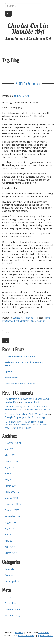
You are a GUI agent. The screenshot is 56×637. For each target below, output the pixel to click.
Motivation (39, 320)
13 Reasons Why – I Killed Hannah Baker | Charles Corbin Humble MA (26, 423)
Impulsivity (7, 320)
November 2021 (13, 442)
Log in (8, 597)
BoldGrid (19, 632)
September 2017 (13, 516)
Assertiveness (12, 377)
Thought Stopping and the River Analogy (25, 417)
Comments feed (13, 609)
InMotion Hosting (26, 635)
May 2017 (10, 540)
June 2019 (10, 449)
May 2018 (10, 479)
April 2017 (10, 546)
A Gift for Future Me (28, 83)
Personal (29, 317)
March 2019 (11, 455)
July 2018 (9, 467)
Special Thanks (45, 635)
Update (8, 371)
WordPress (43, 632)
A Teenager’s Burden (30, 401)
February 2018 (12, 491)
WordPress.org (12, 615)
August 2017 (11, 522)
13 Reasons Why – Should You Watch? (26, 426)
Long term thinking (23, 320)
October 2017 (12, 510)
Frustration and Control (38, 409)
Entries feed (11, 603)
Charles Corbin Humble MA (28, 28)
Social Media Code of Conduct (20, 383)
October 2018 (12, 461)
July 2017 (9, 528)
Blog (47, 317)
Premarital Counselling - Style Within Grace (26, 414)
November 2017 (13, 503)
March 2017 (11, 552)
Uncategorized (12, 581)
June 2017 (10, 534)
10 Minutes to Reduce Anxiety (20, 356)
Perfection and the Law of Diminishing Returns (24, 364)
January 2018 (11, 497)
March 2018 (11, 485)
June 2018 (10, 473)
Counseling (17, 317)
